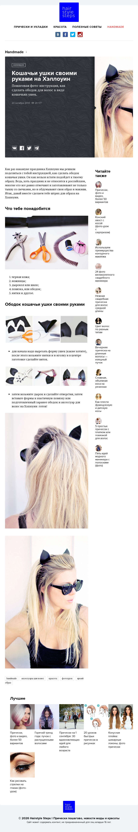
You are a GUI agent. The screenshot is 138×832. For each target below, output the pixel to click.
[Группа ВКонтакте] (57, 34)
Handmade (115, 27)
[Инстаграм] (80, 34)
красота (53, 678)
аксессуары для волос (32, 678)
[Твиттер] (72, 34)
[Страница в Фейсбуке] (65, 34)
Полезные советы (87, 27)
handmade (12, 678)
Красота (60, 27)
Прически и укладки (31, 27)
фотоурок (67, 678)
